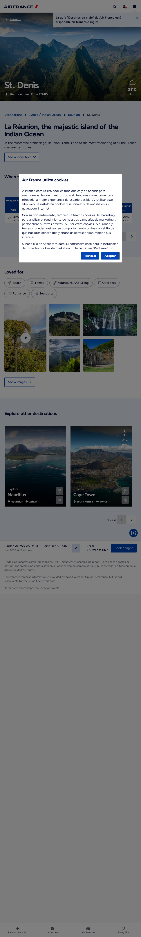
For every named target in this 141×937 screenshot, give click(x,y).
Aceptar (110, 256)
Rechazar (90, 256)
